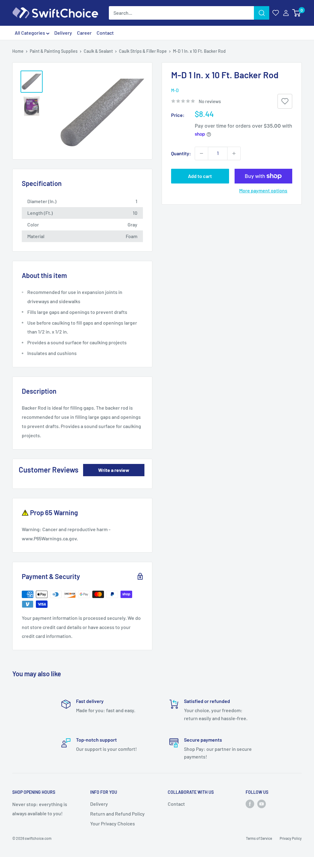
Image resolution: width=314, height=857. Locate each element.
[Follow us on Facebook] (250, 804)
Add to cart (200, 176)
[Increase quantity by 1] (234, 153)
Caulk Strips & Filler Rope (143, 51)
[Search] (261, 13)
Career (84, 33)
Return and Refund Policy (117, 813)
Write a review (113, 470)
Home (18, 51)
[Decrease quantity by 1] (201, 153)
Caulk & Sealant (98, 51)
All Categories (30, 33)
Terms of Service (259, 838)
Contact (105, 33)
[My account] (286, 13)
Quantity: (181, 153)
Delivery (63, 33)
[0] (297, 13)
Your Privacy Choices (112, 823)
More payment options (263, 190)
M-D (175, 90)
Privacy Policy (291, 838)
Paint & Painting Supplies (54, 51)
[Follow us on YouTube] (261, 804)
